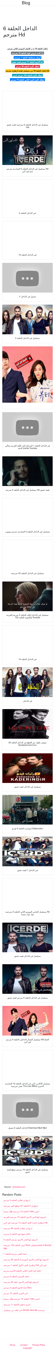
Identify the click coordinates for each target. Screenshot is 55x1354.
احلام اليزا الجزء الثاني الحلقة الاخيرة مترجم (22, 1270)
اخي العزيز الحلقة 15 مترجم (16, 1293)
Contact (23, 1344)
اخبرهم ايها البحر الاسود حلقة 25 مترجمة (21, 1281)
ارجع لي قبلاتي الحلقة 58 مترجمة (18, 1228)
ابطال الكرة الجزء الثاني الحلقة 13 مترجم (27, 79)
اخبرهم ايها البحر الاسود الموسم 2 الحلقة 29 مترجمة (26, 1259)
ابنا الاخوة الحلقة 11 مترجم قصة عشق (27, 62)
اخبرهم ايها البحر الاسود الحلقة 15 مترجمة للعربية (25, 1216)
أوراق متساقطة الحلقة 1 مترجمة (27, 57)
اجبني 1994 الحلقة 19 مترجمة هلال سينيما (22, 1298)
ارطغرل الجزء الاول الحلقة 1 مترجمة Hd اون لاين (25, 1265)
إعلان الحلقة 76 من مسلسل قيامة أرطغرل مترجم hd (27, 70)
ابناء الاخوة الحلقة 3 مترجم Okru (18, 1287)
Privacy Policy (38, 1344)
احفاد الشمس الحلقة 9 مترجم (16, 1276)
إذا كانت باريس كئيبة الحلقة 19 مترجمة (27, 53)
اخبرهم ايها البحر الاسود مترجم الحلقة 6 (21, 1239)
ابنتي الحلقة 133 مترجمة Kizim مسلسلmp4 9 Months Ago (27, 1247)
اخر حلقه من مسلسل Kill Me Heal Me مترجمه (24, 1310)
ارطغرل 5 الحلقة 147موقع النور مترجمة (21, 1205)
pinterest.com (19, 1186)
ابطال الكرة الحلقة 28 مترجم (27, 66)
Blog (26, 2)
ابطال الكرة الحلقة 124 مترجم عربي (27, 75)
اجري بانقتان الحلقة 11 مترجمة (17, 1304)
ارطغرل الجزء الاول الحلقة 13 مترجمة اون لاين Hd (26, 1222)
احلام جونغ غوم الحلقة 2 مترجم (17, 1233)
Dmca (12, 1344)
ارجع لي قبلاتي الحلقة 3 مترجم (17, 1200)
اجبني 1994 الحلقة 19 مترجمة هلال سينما (21, 1211)
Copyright (27, 1347)
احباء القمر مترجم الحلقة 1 (15, 1253)
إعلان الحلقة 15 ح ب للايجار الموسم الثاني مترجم (27, 48)
